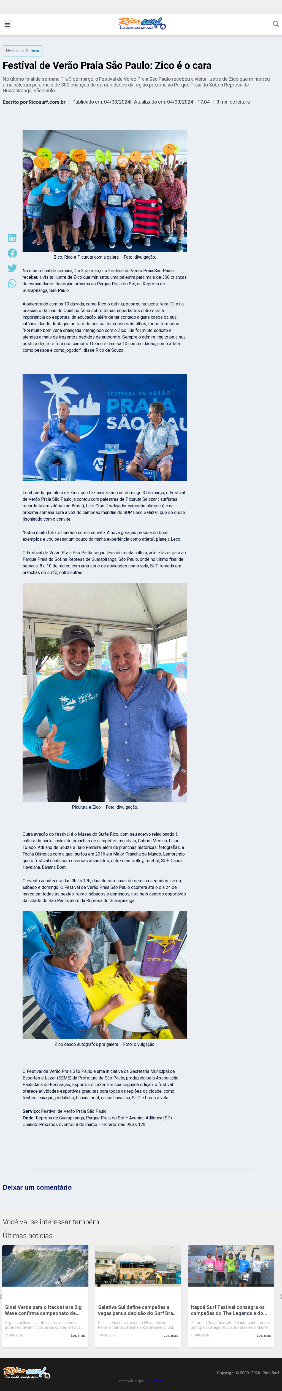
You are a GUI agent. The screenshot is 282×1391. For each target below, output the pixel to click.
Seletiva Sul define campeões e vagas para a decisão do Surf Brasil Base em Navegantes (138, 1310)
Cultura (32, 51)
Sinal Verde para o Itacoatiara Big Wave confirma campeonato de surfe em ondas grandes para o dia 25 (44, 1310)
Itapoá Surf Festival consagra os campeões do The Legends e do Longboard (228, 1310)
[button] (7, 24)
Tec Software (154, 1381)
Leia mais (78, 1336)
